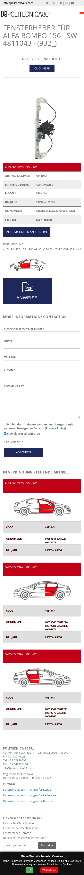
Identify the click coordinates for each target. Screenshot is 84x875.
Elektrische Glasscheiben (18, 823)
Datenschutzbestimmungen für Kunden (28, 789)
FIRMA (8, 341)
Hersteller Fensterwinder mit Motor (25, 838)
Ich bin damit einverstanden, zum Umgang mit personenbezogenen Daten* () (38, 426)
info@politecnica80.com (18, 3)
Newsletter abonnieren (23, 433)
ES (66, 3)
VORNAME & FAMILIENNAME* (24, 328)
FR (60, 3)
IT (47, 3)
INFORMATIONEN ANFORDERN (26, 232)
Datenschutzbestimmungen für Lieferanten (30, 795)
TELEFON (10, 357)
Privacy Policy (55, 428)
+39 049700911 (18, 760)
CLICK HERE (42, 68)
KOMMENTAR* (14, 386)
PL (79, 3)
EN (53, 3)
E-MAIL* (9, 370)
